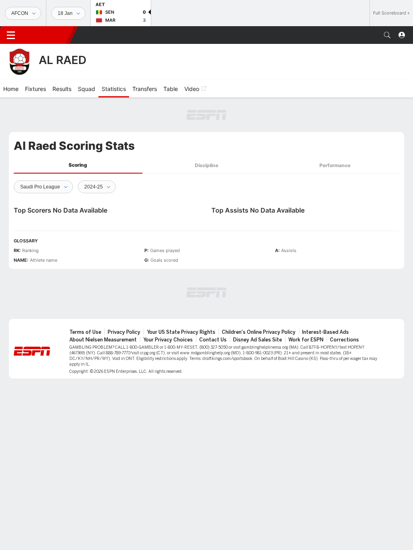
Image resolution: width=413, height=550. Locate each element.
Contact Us (213, 340)
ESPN (47, 35)
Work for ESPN (305, 340)
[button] (387, 35)
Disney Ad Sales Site (257, 340)
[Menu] (11, 35)
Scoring (78, 165)
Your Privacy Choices (168, 340)
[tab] (78, 165)
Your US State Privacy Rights (181, 332)
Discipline (206, 165)
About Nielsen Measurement (103, 340)
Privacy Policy (124, 332)
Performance (334, 165)
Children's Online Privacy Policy (259, 332)
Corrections (344, 340)
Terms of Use (85, 332)
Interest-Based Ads (325, 332)
